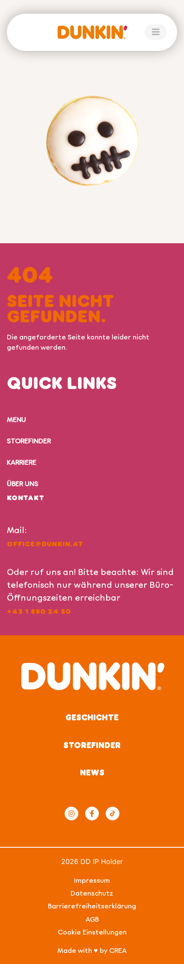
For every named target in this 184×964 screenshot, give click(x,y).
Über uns (22, 483)
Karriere (21, 462)
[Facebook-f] (92, 813)
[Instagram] (71, 813)
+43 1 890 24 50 (39, 611)
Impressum (92, 880)
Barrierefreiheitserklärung (92, 906)
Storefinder (29, 440)
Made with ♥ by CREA (92, 950)
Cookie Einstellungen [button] (92, 932)
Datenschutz (92, 893)
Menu (16, 419)
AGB (92, 919)
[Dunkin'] (92, 32)
